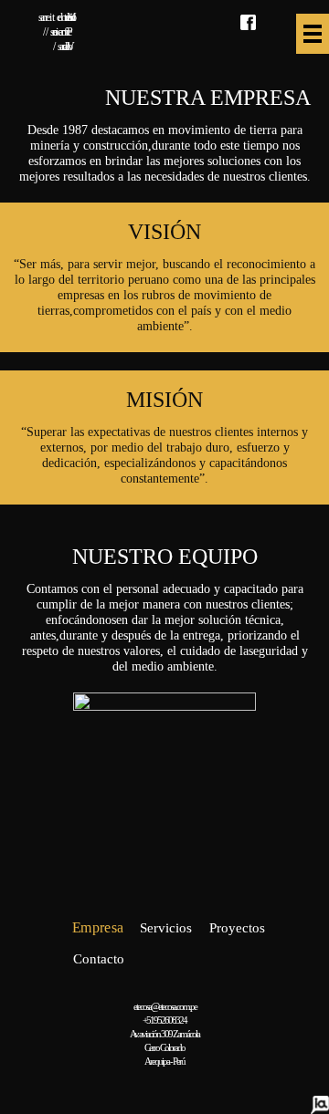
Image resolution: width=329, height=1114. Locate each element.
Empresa (98, 928)
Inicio (31, 928)
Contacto (98, 959)
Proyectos (237, 928)
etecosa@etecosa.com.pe (164, 1006)
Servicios (166, 928)
